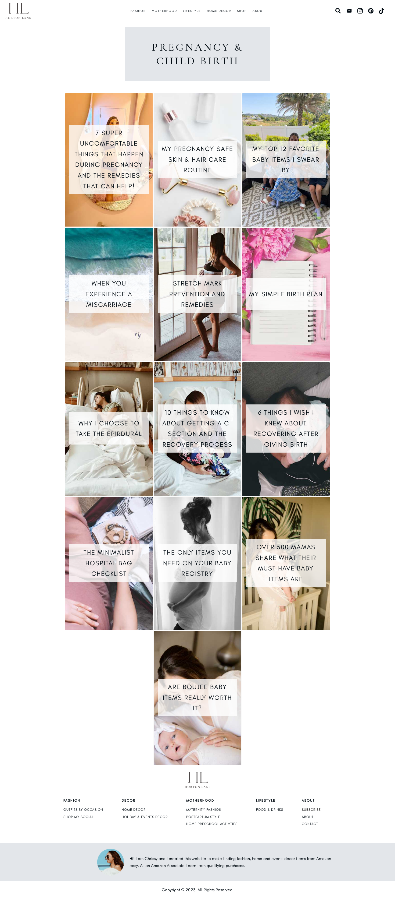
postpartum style (203, 817)
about (308, 817)
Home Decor (219, 11)
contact (310, 824)
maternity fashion (203, 810)
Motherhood (164, 11)
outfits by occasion (83, 810)
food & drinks (269, 810)
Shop (242, 11)
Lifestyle (192, 11)
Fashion (138, 11)
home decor (134, 810)
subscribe (311, 810)
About (258, 11)
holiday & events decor (145, 817)
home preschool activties (212, 824)
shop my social (78, 817)
